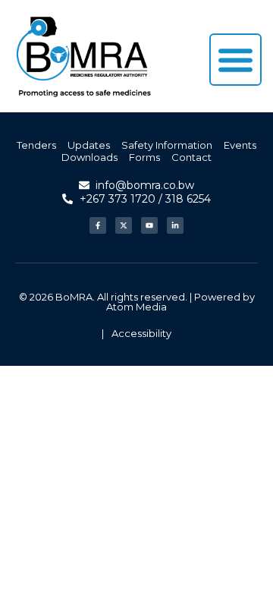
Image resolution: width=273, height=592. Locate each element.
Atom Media (136, 307)
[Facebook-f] (97, 225)
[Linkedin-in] (175, 225)
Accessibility (141, 333)
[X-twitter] (123, 225)
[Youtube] (149, 225)
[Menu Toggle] (235, 59)
